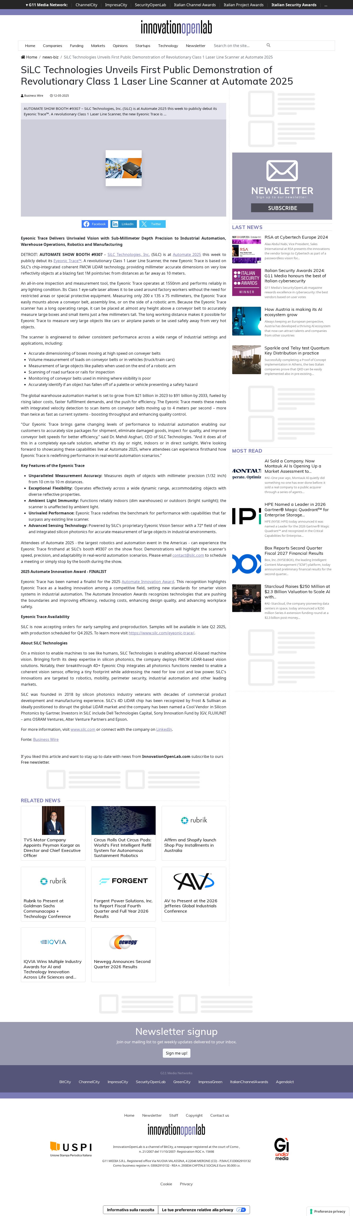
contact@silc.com (188, 555)
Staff (173, 1115)
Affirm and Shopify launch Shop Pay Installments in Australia (190, 845)
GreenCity (182, 1081)
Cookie (166, 1183)
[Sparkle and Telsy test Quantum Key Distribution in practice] (246, 359)
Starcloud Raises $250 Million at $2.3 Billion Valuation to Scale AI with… (297, 591)
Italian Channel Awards (195, 4)
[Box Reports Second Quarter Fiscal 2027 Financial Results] (246, 559)
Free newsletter (35, 762)
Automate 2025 (187, 254)
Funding (76, 45)
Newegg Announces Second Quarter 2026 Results (122, 964)
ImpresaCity (116, 4)
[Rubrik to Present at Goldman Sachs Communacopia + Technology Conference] (53, 881)
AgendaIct (285, 1081)
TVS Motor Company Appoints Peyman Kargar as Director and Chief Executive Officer (52, 847)
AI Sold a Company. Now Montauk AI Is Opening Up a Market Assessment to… (293, 466)
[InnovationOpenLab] (176, 27)
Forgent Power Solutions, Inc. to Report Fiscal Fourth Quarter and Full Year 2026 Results (123, 908)
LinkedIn (164, 729)
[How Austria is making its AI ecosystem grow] (246, 321)
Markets (98, 45)
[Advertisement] (176, 1004)
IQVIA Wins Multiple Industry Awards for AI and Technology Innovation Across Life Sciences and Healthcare (53, 972)
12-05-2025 (61, 96)
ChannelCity (86, 4)
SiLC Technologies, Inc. (129, 254)
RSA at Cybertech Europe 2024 (296, 237)
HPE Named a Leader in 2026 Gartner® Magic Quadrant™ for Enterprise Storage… (297, 509)
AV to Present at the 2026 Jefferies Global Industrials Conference (190, 906)
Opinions (120, 45)
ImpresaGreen (210, 1081)
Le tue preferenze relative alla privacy (197, 1209)
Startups (142, 45)
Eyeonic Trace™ (67, 260)
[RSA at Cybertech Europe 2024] (246, 249)
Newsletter (195, 45)
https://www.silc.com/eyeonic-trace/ (161, 633)
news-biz (51, 57)
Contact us (219, 1115)
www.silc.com (83, 729)
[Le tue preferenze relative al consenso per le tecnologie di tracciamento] (328, 1211)
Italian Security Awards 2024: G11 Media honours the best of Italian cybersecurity (295, 275)
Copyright (194, 1115)
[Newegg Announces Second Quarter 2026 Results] (123, 942)
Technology (168, 45)
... (325, 4)
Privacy (186, 1183)
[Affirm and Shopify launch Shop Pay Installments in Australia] (194, 820)
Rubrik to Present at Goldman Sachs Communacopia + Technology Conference (47, 908)
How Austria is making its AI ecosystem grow (293, 312)
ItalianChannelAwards (249, 1081)
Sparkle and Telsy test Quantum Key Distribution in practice (297, 350)
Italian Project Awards (244, 4)
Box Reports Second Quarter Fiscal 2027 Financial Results (294, 550)
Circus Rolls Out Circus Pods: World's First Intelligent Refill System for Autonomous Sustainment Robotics (122, 847)
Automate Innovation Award (148, 581)
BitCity (65, 1081)
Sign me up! (176, 1053)
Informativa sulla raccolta (130, 1209)
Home (30, 45)
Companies (52, 45)
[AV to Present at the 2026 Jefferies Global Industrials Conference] (194, 881)
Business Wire (33, 96)
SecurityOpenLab (150, 4)
